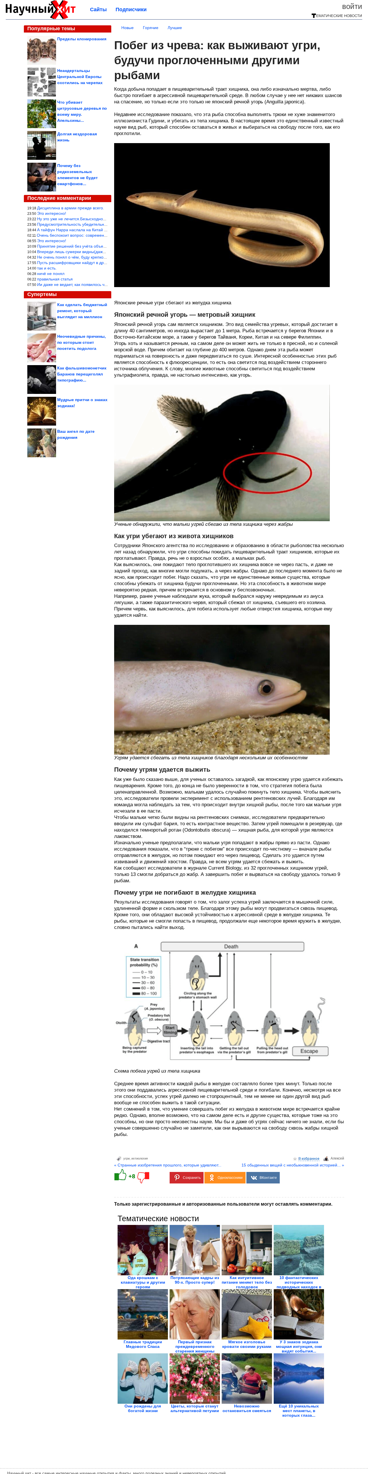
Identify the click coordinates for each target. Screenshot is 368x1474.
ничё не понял (50, 273)
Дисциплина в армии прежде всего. (70, 208)
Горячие (150, 27)
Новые (127, 27)
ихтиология (139, 1158)
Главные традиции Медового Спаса (143, 1344)
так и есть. (47, 268)
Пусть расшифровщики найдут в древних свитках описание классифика (105, 262)
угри (126, 1158)
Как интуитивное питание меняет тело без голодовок (247, 1282)
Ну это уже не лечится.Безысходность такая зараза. (86, 219)
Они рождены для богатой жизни (142, 1408)
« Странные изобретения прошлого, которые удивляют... (167, 1165)
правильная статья (55, 279)
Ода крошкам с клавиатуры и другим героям (143, 1282)
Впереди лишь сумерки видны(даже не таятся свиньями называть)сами (105, 251)
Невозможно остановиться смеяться (247, 1408)
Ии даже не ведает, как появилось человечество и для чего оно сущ (101, 284)
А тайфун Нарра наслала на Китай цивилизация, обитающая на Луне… (105, 229)
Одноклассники (230, 1178)
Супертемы (42, 294)
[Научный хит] (41, 18)
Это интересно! (51, 213)
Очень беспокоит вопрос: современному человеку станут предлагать (102, 235)
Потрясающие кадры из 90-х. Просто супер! (194, 1280)
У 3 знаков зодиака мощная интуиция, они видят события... (299, 1346)
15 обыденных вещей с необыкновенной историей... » (292, 1165)
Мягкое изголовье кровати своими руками (246, 1344)
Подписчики (131, 9)
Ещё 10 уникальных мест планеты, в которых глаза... (299, 1411)
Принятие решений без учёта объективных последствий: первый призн (104, 246)
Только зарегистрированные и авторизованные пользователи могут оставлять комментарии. (223, 1204)
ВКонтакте (268, 1178)
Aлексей (337, 1158)
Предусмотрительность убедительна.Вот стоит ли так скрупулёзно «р (102, 224)
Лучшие (175, 27)
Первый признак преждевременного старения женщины (194, 1346)
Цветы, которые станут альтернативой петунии (194, 1408)
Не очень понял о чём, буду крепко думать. (78, 257)
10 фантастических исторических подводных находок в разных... (299, 1284)
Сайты (98, 9)
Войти (352, 6)
